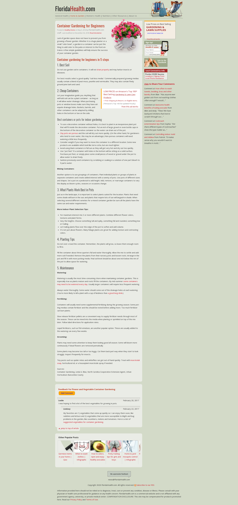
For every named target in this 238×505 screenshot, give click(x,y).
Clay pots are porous (69, 133)
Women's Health (93, 16)
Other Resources (119, 16)
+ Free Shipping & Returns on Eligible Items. (120, 101)
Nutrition (106, 16)
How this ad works (129, 106)
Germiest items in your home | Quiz (65, 456)
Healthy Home (70, 30)
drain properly (103, 69)
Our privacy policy (154, 54)
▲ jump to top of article (68, 428)
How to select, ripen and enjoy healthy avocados (97, 456)
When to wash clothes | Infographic (81, 456)
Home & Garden (77, 16)
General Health (61, 16)
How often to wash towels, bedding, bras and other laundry (158, 91)
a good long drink (115, 293)
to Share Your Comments (159, 83)
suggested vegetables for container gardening (83, 422)
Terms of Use (92, 499)
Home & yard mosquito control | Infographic (130, 456)
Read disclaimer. (96, 33)
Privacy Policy (76, 499)
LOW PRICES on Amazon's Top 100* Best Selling (120, 94)
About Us (133, 16)
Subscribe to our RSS (145, 485)
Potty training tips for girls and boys (114, 456)
